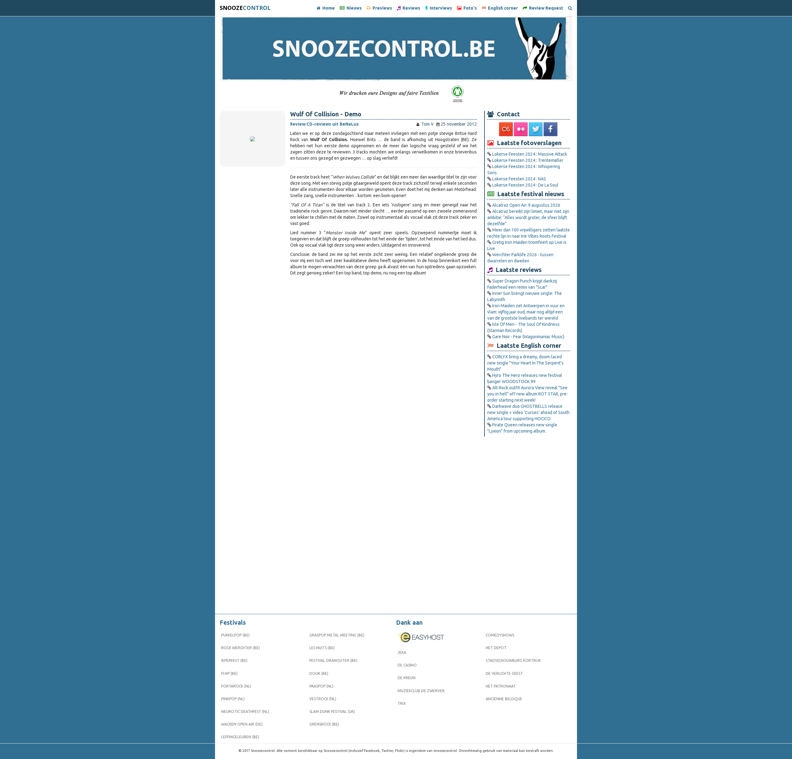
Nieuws (353, 8)
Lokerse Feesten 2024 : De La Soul (525, 185)
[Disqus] (383, 362)
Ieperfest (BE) (234, 660)
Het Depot (496, 648)
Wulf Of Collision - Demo (325, 114)
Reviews (410, 8)
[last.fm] (506, 129)
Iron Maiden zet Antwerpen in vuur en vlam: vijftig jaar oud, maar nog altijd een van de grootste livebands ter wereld (526, 312)
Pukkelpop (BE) (235, 635)
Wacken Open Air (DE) (242, 724)
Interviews (440, 8)
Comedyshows (500, 635)
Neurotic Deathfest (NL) (245, 711)
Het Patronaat (501, 686)
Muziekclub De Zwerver (421, 691)
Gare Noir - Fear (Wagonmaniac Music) (528, 336)
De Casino (407, 665)
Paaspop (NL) (321, 686)
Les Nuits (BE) (322, 648)
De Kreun (406, 678)
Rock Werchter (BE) (240, 648)
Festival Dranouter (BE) (333, 660)
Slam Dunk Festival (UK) (332, 711)
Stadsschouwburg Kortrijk (513, 660)
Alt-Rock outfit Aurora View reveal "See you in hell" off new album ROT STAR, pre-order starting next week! (527, 394)
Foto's (469, 8)
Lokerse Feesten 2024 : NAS (519, 178)
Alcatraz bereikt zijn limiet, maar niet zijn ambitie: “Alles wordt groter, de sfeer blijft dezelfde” (528, 217)
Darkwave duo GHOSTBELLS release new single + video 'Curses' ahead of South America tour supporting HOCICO (528, 412)
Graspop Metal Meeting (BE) (336, 635)
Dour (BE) (318, 673)
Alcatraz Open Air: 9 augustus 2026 (526, 205)
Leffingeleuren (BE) (240, 737)
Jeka (402, 652)
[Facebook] (551, 129)
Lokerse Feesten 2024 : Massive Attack (529, 154)
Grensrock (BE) (324, 724)
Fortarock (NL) (236, 686)
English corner (502, 8)
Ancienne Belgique (504, 699)
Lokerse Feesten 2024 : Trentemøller (527, 160)
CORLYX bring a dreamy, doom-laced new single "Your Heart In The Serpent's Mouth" (525, 363)
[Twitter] (536, 129)
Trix (402, 703)
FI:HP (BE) (229, 673)
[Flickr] (521, 129)
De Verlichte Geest (504, 673)
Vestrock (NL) (322, 699)
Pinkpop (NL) (233, 699)
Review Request (545, 8)
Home (328, 8)
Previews (381, 8)
